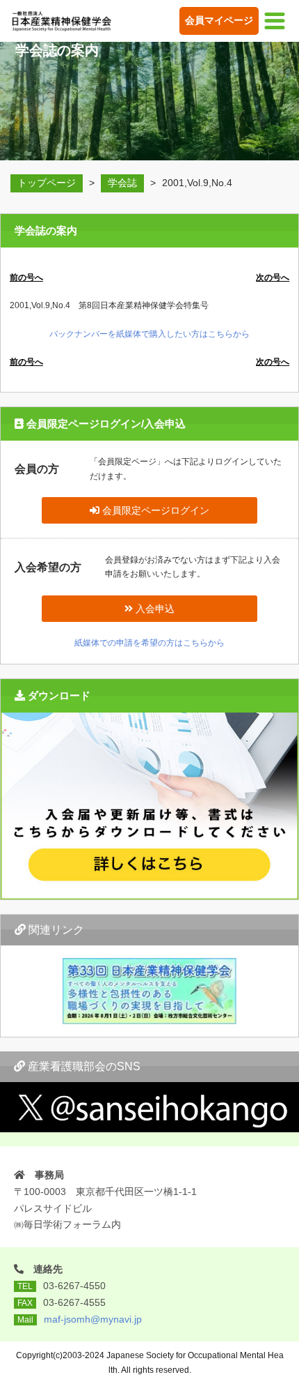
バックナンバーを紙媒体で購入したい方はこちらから (149, 334)
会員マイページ (219, 20)
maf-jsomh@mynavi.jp (93, 1319)
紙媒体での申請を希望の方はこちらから (149, 643)
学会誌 (122, 182)
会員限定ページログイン (154, 510)
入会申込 (154, 608)
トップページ (46, 182)
